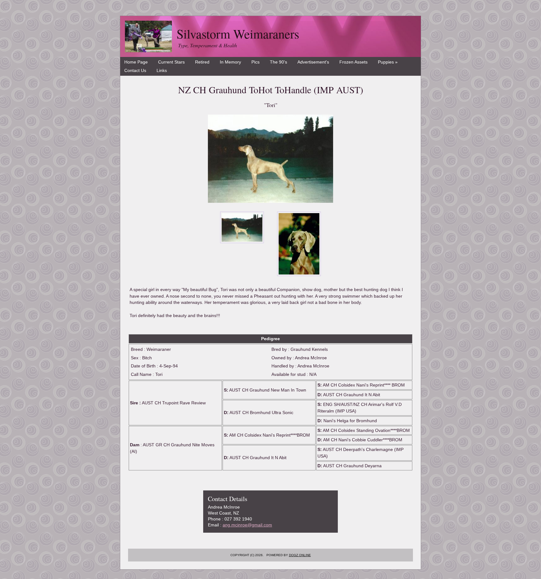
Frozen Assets (353, 61)
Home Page (136, 61)
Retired (202, 61)
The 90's (278, 61)
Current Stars (171, 61)
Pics (255, 61)
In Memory (230, 61)
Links (162, 70)
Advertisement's (313, 61)
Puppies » (388, 61)
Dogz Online (300, 555)
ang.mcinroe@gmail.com (247, 524)
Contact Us (135, 70)
